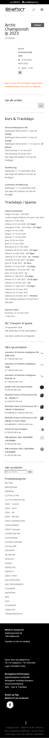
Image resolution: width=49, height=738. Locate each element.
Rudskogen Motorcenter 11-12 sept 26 (22, 143)
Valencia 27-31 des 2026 (15, 256)
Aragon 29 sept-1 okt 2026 (17, 214)
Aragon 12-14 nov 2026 (15, 233)
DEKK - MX (10, 512)
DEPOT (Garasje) (12, 529)
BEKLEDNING (11, 487)
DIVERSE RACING (12, 533)
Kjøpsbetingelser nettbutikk (17, 677)
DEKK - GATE (11, 508)
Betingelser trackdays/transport (19, 680)
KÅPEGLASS (10, 567)
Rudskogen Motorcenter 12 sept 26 (21, 137)
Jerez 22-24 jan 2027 (14, 273)
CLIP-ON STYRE (12, 495)
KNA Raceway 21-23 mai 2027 (18, 150)
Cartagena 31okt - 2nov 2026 (18, 227)
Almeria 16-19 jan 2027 (15, 266)
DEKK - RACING (12, 516)
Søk (29, 471)
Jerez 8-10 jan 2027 (13, 263)
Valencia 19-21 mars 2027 (16, 292)
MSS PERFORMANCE (14, 584)
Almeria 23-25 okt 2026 (15, 224)
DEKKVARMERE (12, 525)
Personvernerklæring (14, 683)
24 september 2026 (13, 327)
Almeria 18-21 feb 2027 (15, 279)
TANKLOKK (10, 609)
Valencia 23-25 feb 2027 (15, 282)
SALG (7, 601)
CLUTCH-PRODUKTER (15, 499)
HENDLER (9, 559)
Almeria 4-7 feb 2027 (14, 276)
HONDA (8, 563)
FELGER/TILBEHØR (13, 542)
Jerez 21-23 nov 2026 (14, 243)
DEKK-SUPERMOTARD (15, 521)
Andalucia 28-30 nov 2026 (16, 250)
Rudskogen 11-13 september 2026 (20, 170)
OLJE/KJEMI (10, 588)
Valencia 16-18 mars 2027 (16, 289)
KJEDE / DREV (11, 575)
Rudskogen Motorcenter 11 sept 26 (21, 130)
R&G (7, 597)
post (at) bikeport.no (20, 659)
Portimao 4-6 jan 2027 (15, 259)
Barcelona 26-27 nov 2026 (16, 246)
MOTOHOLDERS (12, 580)
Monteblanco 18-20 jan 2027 (17, 269)
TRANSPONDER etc (14, 613)
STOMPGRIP (10, 605)
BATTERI (9, 483)
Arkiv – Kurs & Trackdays (16, 687)
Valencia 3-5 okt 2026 (14, 220)
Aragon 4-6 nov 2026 (14, 230)
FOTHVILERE (10, 546)
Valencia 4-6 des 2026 (14, 253)
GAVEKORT (10, 550)
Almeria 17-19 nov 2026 (15, 237)
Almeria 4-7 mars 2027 (15, 286)
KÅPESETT (9, 571)
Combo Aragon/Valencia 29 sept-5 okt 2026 (24, 217)
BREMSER (9, 491)
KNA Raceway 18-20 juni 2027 (18, 153)
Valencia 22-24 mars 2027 (16, 295)
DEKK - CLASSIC (12, 504)
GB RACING (10, 554)
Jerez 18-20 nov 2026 (14, 240)
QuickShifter (10, 592)
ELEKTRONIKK (11, 537)
